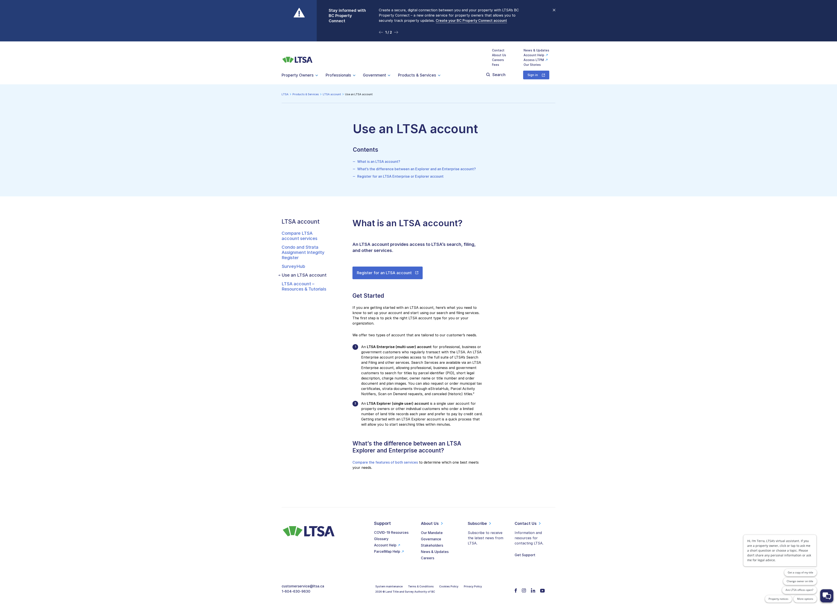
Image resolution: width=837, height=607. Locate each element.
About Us (499, 55)
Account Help (534, 55)
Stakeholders (432, 545)
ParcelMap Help (387, 551)
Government (374, 75)
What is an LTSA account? (378, 161)
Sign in (532, 75)
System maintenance (389, 586)
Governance (431, 539)
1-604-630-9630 (296, 591)
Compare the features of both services (385, 462)
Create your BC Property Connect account (471, 20)
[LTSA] (297, 57)
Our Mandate (432, 532)
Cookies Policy (448, 586)
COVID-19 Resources (391, 532)
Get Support (525, 555)
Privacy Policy (473, 586)
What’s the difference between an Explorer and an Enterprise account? (416, 169)
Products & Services (417, 75)
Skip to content (418, 36)
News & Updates (536, 50)
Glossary (381, 539)
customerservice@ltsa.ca (303, 586)
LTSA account (301, 221)
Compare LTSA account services (299, 236)
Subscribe (477, 523)
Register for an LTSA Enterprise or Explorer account (400, 176)
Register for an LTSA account (384, 272)
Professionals (338, 75)
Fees (495, 64)
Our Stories (532, 64)
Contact (498, 50)
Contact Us (526, 523)
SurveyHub (293, 266)
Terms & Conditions (421, 586)
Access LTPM (534, 60)
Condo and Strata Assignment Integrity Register (303, 252)
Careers (498, 60)
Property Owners (298, 75)
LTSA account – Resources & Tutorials (304, 286)
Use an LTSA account (304, 275)
